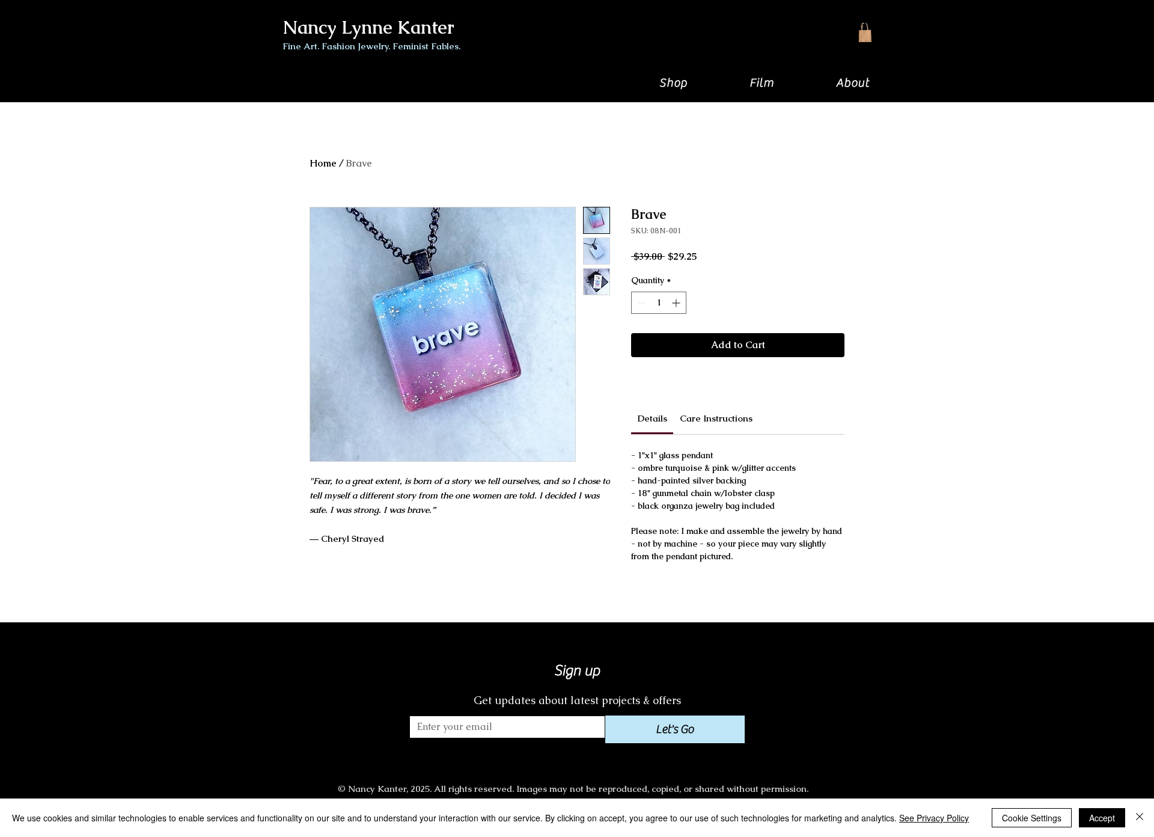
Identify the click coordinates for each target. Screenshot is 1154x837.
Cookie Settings (1031, 818)
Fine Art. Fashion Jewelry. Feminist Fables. (371, 46)
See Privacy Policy (934, 818)
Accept (1102, 818)
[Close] (1139, 817)
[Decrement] (640, 302)
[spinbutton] (659, 302)
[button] (673, 83)
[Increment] (677, 302)
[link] (652, 418)
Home (323, 163)
